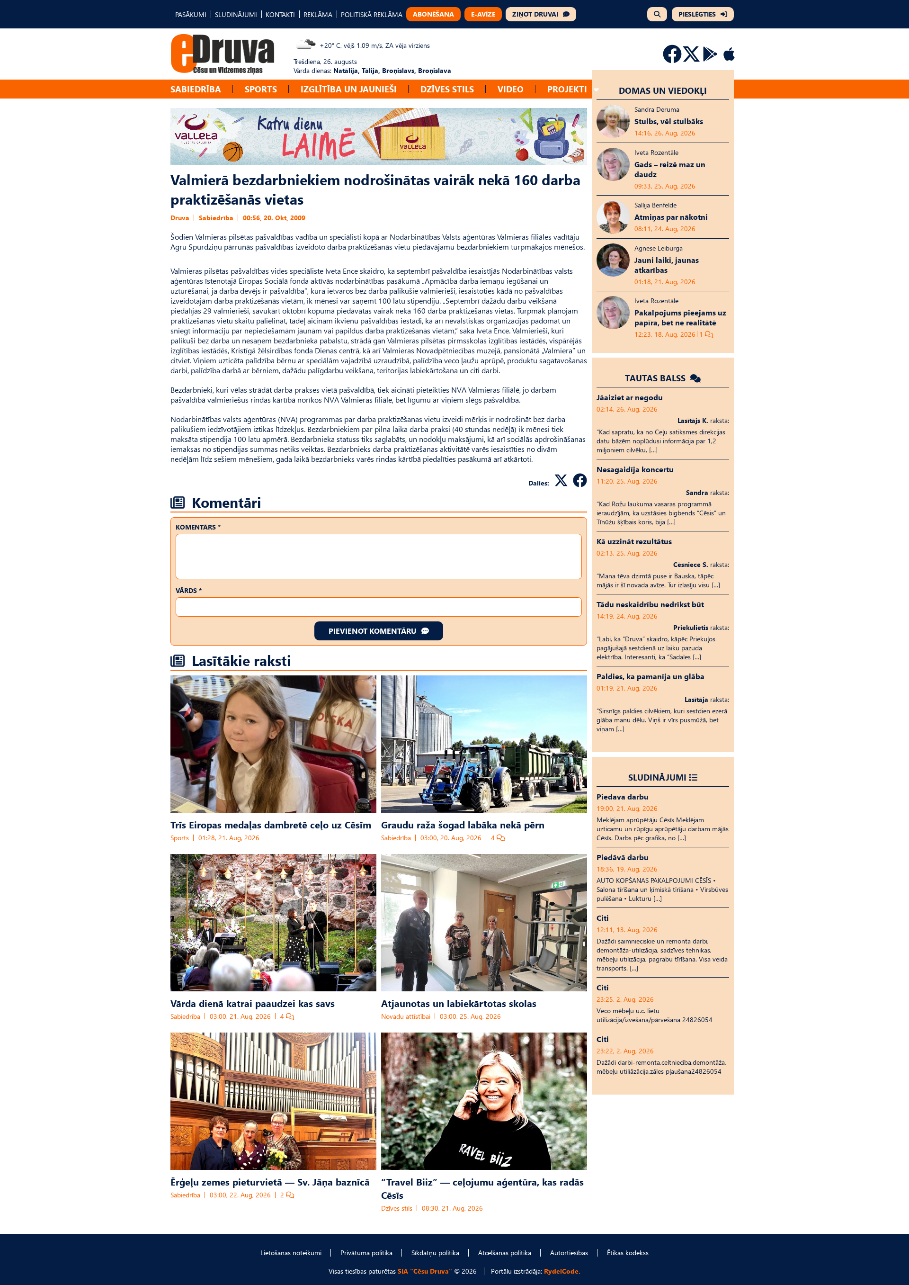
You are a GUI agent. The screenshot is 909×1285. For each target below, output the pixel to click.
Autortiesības (569, 1252)
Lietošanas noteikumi (290, 1252)
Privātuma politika (366, 1252)
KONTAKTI (280, 14)
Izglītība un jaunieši (349, 89)
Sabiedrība (195, 89)
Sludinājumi (657, 777)
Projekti (567, 89)
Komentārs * (198, 526)
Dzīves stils (447, 89)
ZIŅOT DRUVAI (535, 13)
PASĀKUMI (190, 14)
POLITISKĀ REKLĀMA (371, 14)
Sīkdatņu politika (435, 1252)
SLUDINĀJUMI (236, 14)
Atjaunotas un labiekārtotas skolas (458, 1002)
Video (511, 89)
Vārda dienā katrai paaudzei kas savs (252, 1002)
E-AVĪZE (483, 13)
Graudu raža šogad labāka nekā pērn (462, 824)
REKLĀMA (317, 14)
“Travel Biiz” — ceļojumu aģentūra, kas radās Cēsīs (482, 1188)
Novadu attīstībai (405, 1016)
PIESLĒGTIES (697, 13)
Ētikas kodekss (628, 1252)
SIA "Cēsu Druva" (425, 1271)
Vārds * (189, 590)
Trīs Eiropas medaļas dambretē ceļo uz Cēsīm (270, 824)
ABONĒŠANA (433, 13)
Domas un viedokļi (663, 90)
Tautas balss (656, 378)
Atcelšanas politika (504, 1252)
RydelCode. (562, 1271)
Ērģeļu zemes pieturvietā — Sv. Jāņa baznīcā (270, 1181)
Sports (261, 89)
